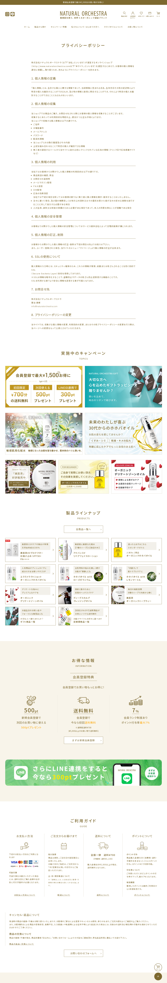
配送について (64, 895)
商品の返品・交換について (21, 944)
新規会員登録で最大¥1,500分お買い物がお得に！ (83, 2)
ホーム (27, 26)
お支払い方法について (24, 895)
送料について (103, 895)
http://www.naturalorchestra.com (51, 66)
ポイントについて (142, 895)
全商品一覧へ (83, 529)
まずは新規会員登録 (83, 740)
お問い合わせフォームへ (83, 953)
